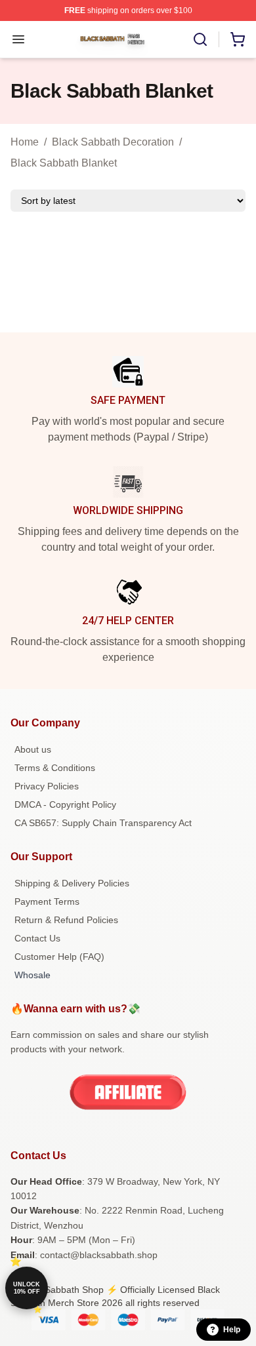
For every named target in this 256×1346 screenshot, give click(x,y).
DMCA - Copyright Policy (65, 804)
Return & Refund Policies (66, 920)
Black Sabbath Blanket (64, 162)
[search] (200, 39)
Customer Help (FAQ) (59, 956)
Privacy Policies (46, 786)
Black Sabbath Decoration (113, 142)
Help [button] (231, 1329)
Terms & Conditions (54, 767)
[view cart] (237, 39)
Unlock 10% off (26, 1288)
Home (25, 142)
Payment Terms (46, 901)
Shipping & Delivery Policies (71, 883)
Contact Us (37, 938)
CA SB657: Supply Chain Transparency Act (103, 823)
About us (32, 749)
